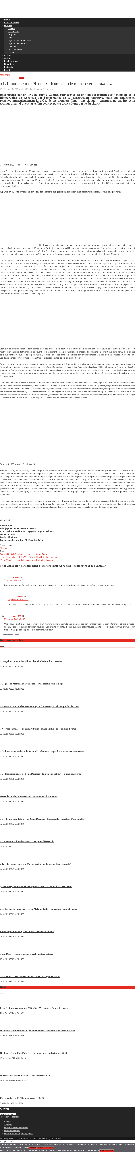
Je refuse (40, 1147)
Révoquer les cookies (9, 1117)
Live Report (13, 31)
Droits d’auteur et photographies (18, 1134)
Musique (8, 25)
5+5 (10, 37)
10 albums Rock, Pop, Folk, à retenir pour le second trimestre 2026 (33, 1053)
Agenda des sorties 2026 (19, 40)
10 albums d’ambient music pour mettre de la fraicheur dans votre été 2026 (37, 1030)
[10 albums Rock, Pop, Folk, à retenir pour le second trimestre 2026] (6, 1048)
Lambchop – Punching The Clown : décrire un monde (27, 931)
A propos (8, 1125)
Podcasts (8, 67)
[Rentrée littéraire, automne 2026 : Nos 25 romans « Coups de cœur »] (6, 1003)
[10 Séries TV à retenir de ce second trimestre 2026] (6, 1070)
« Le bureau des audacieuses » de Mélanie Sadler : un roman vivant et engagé (38, 909)
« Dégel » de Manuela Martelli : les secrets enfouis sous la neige (31, 683)
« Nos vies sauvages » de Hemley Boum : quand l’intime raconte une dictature (38, 728)
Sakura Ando (41, 554)
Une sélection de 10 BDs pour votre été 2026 (22, 1098)
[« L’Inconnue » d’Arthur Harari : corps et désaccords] (6, 836)
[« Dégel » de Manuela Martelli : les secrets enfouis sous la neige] (6, 678)
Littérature (9, 64)
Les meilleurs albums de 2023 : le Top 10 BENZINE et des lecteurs (29, 557)
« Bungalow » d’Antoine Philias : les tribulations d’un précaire (31, 661)
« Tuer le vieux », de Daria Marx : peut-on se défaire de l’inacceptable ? (36, 864)
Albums (11, 28)
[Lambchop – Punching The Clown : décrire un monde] (6, 926)
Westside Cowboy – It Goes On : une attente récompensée (28, 796)
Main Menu (5, 75)
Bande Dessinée (11, 61)
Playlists (12, 34)
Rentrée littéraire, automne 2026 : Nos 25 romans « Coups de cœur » (34, 1008)
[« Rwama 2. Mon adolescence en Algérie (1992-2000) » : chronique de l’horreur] (6, 701)
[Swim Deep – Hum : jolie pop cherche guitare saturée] (6, 949)
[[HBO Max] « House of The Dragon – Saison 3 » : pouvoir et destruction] (6, 881)
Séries (7, 58)
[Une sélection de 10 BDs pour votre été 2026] (6, 1093)
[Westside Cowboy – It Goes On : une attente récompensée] (6, 791)
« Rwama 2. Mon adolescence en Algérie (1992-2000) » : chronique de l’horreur (39, 706)
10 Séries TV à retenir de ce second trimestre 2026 (25, 1075)
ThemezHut (56, 1139)
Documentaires (15, 49)
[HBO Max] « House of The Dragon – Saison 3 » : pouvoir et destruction (36, 886)
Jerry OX (17, 616)
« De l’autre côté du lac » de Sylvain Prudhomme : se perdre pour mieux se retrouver (42, 751)
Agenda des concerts (17, 43)
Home (7, 20)
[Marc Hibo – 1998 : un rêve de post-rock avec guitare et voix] (6, 971)
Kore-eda (31, 554)
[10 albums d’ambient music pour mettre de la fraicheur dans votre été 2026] (6, 1025)
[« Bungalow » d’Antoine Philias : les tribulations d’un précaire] (6, 656)
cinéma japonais (19, 554)
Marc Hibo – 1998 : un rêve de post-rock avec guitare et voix (30, 976)
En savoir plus (49, 1147)
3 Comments (48, 89)
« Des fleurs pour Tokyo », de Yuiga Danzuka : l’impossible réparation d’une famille (42, 819)
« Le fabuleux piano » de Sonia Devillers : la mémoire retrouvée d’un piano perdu (40, 773)
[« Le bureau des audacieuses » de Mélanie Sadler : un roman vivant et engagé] (6, 904)
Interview (12, 46)
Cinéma (7, 55)
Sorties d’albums (11, 23)
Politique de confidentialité (16, 1128)
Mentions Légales (12, 1131)
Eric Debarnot (36, 89)
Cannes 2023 (6, 554)
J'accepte (33, 1147)
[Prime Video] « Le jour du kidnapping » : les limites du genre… (27, 560)
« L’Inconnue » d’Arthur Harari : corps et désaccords (27, 841)
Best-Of (7, 70)
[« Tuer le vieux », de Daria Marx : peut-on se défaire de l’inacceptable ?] (6, 858)
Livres (11, 52)
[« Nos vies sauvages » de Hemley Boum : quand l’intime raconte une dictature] (6, 723)
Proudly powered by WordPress (14, 1139)
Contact (7, 1122)
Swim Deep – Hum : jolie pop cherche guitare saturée (26, 954)
